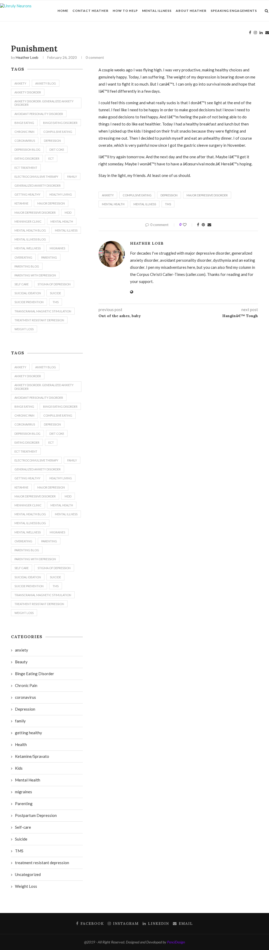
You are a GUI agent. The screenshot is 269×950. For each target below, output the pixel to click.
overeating (23, 257)
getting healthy (27, 194)
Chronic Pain (24, 131)
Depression (169, 195)
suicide (55, 293)
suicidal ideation (27, 293)
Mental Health (113, 204)
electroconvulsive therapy (36, 176)
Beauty (21, 661)
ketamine (21, 203)
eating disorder (26, 158)
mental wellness (27, 248)
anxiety (108, 195)
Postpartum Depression (36, 815)
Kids (19, 768)
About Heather (191, 11)
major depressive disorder (207, 195)
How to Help (125, 11)
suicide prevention (29, 302)
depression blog (27, 149)
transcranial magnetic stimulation (42, 311)
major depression (51, 203)
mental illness (144, 204)
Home (63, 11)
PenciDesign (176, 942)
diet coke (56, 149)
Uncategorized (28, 874)
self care (21, 284)
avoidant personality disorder (38, 114)
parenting (49, 257)
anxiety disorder (27, 92)
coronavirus (24, 140)
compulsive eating (137, 195)
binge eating (24, 122)
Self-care (23, 827)
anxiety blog (45, 83)
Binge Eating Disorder (60, 122)
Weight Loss (24, 329)
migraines (57, 248)
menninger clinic (28, 221)
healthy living (60, 194)
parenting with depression (35, 275)
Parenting (24, 803)
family (72, 176)
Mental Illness (157, 11)
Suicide (21, 839)
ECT (51, 158)
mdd (68, 212)
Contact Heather (90, 11)
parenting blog (26, 266)
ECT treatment (25, 167)
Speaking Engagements (234, 11)
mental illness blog (30, 239)
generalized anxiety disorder (37, 185)
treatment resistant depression (39, 320)
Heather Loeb (27, 57)
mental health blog (30, 230)
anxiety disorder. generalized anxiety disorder (44, 102)
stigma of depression (54, 284)
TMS (168, 204)
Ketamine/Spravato (32, 756)
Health (21, 744)
